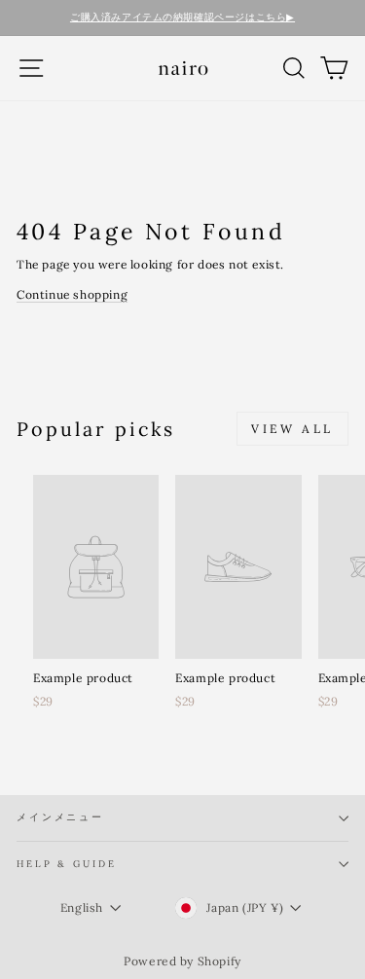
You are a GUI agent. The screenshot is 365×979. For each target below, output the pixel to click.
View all (292, 428)
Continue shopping (72, 294)
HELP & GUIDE (66, 863)
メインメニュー (60, 817)
